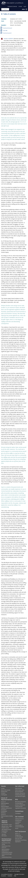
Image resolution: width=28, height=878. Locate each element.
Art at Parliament (19, 837)
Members (3, 813)
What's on (17, 833)
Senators (3, 793)
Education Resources (20, 793)
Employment (4, 831)
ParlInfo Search (5, 828)
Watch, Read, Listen (19, 790)
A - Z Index (4, 832)
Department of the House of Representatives (6, 847)
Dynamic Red (4, 791)
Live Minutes (4, 811)
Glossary (4, 834)
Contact (20, 6)
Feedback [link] (10, 876)
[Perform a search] (2, 9)
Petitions (17, 823)
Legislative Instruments (20, 808)
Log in (24, 6)
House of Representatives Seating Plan (7, 816)
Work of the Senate (5, 790)
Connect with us (19, 825)
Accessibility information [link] (6, 874)
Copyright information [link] (19, 874)
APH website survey (6, 829)
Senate (3, 788)
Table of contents (9, 14)
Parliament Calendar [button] (12, 6)
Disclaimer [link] (3, 876)
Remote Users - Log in (7, 826)
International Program (20, 796)
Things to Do (18, 835)
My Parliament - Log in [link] (7, 824)
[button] (24, 9)
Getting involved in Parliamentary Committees (19, 820)
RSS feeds (4, 835)
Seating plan (4, 794)
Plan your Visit (18, 838)
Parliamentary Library (20, 794)
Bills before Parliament (20, 801)
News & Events (18, 788)
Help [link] (15, 876)
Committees (18, 813)
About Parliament (19, 791)
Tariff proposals (19, 806)
